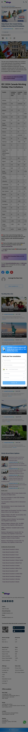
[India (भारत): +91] (4, 369)
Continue (13, 382)
